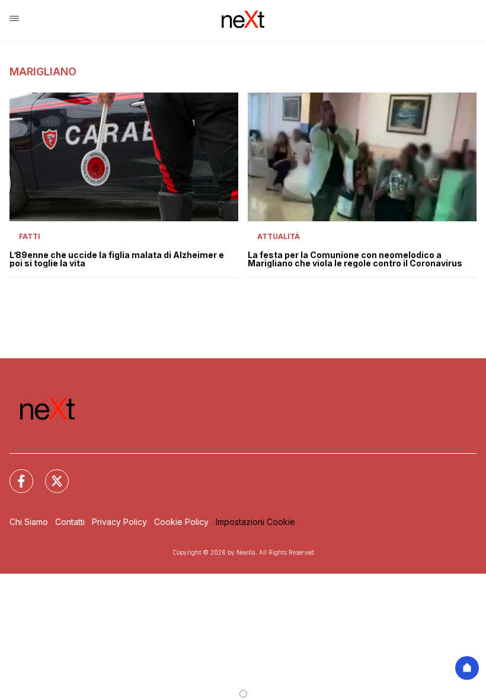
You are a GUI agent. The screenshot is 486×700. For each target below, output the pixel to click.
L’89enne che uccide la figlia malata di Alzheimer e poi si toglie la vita (116, 259)
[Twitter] (50, 474)
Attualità (278, 236)
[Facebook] (14, 474)
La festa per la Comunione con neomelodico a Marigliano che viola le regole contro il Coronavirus (355, 259)
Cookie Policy (181, 522)
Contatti (70, 522)
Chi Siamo (28, 522)
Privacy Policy (119, 522)
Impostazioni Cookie (255, 522)
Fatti (29, 236)
